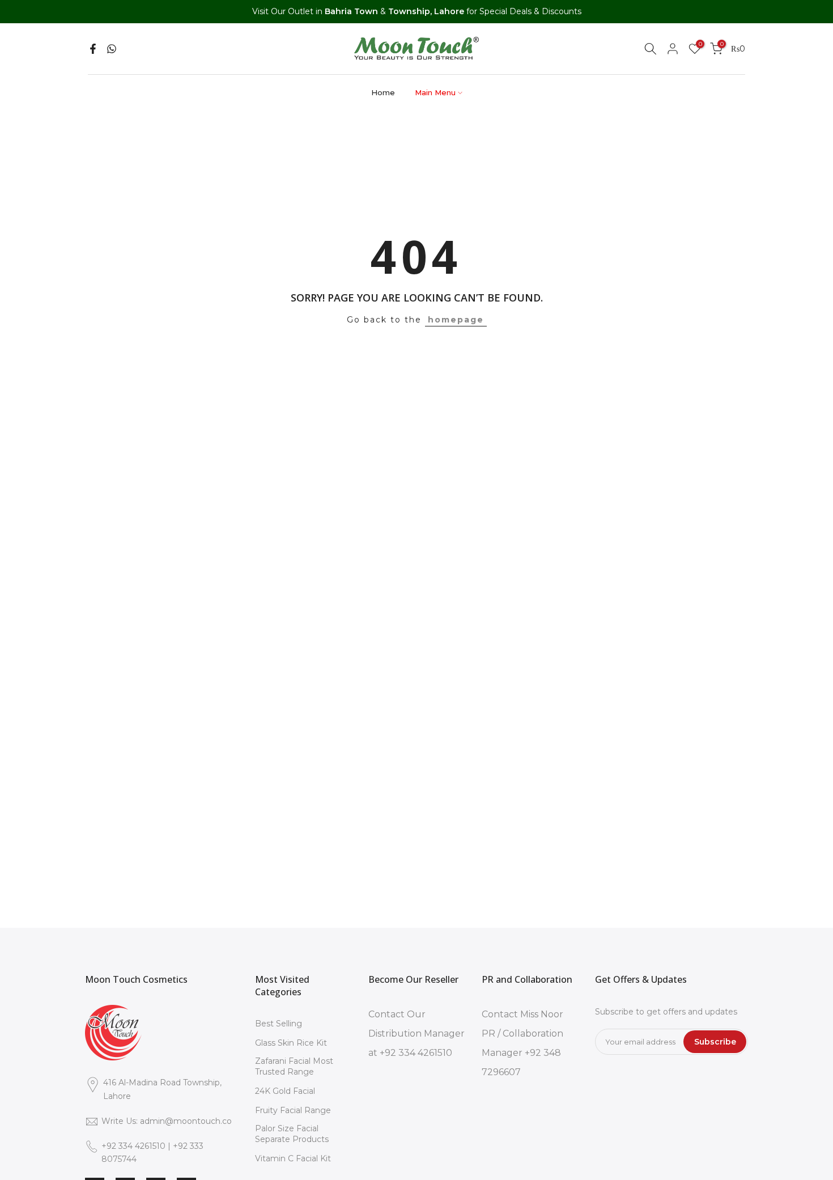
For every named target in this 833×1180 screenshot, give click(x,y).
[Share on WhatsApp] (112, 49)
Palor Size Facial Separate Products (292, 1134)
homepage (456, 320)
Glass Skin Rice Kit (291, 1043)
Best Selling (278, 1023)
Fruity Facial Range (293, 1110)
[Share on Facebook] (93, 49)
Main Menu (435, 92)
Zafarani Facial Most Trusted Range (294, 1066)
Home (383, 92)
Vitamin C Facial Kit (293, 1158)
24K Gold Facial (285, 1091)
